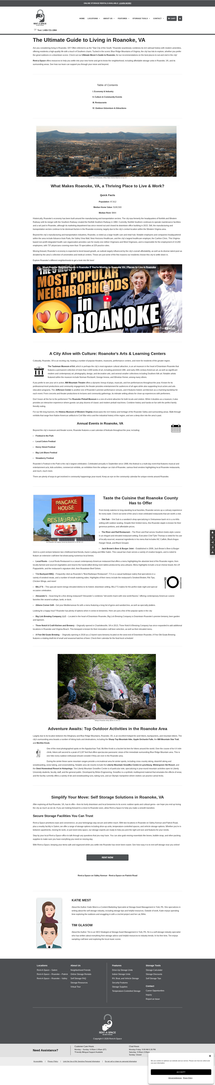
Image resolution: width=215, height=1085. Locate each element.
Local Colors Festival (45, 441)
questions (88, 835)
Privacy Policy (187, 1078)
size (142, 830)
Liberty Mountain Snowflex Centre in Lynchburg (129, 765)
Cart (173, 18)
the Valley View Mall (80, 238)
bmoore (70, 542)
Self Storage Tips (153, 978)
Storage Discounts (154, 974)
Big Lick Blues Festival (46, 453)
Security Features (120, 983)
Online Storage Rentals (81, 974)
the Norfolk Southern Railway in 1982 (101, 222)
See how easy (138, 845)
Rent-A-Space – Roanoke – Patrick (52, 974)
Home (82, 18)
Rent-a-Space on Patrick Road (123, 875)
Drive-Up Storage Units (122, 970)
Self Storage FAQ (78, 978)
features (152, 830)
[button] (210, 1056)
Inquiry (149, 995)
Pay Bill (180, 18)
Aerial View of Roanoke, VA (97, 177)
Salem (56, 826)
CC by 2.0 (123, 177)
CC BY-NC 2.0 (78, 542)
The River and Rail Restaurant (116, 532)
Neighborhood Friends (80, 970)
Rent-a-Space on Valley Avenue (92, 875)
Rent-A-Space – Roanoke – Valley (52, 978)
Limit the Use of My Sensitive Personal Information (81, 1061)
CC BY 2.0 (117, 720)
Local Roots (41, 561)
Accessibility (38, 1061)
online (176, 845)
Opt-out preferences (175, 1078)
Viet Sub (106, 519)
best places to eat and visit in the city (160, 55)
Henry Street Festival (45, 447)
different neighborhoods (60, 260)
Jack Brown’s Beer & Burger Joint (118, 548)
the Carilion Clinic (159, 238)
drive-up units (106, 826)
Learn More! (125, 3)
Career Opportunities (155, 991)
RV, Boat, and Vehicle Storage (125, 978)
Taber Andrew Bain (112, 177)
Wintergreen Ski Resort (164, 765)
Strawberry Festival (45, 458)
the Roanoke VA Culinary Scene (55, 542)
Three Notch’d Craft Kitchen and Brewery (55, 625)
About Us (107, 18)
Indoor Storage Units (121, 974)
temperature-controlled (123, 826)
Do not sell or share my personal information (121, 1061)
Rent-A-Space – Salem (47, 970)
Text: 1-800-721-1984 (46, 30)
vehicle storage (151, 826)
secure (100, 823)
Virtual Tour (76, 987)
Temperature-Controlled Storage (126, 991)
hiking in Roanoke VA (101, 720)
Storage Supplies (119, 987)
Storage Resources (79, 983)
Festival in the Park (45, 436)
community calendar (128, 477)
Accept (181, 1072)
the (53, 768)
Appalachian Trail (92, 749)
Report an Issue (153, 999)
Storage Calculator (154, 970)
